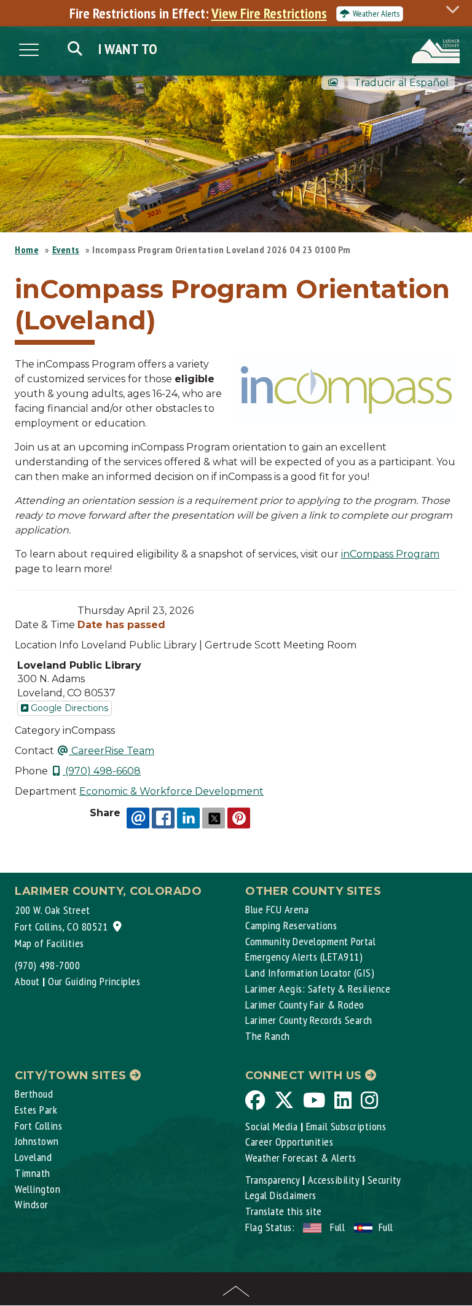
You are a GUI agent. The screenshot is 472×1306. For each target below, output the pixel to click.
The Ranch (267, 1036)
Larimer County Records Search (308, 1020)
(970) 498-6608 (102, 771)
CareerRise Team (111, 751)
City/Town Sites (72, 1075)
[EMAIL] (138, 818)
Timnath (32, 1173)
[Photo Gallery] (333, 83)
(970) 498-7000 (47, 965)
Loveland (33, 1157)
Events (65, 249)
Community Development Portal (310, 941)
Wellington (37, 1189)
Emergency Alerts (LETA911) (304, 957)
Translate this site (283, 1211)
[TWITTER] (213, 818)
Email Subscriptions (346, 1126)
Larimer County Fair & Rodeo (304, 1004)
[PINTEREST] (238, 818)
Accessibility (334, 1180)
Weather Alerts (376, 13)
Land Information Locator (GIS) (309, 973)
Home (27, 249)
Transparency (272, 1180)
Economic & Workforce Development (171, 791)
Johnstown (37, 1141)
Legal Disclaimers (281, 1195)
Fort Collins (38, 1126)
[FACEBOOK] (163, 818)
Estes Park (36, 1110)
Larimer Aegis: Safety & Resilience (317, 988)
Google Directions (68, 708)
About (27, 981)
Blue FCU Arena (277, 909)
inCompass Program (390, 554)
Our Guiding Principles (94, 981)
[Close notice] (456, 9)
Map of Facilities (49, 943)
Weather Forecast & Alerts (300, 1158)
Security (384, 1180)
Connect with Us (305, 1075)
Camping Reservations (291, 925)
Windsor (32, 1204)
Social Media (271, 1126)
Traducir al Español (401, 83)
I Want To (128, 48)
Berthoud (34, 1094)
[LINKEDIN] (188, 818)
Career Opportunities (289, 1142)
